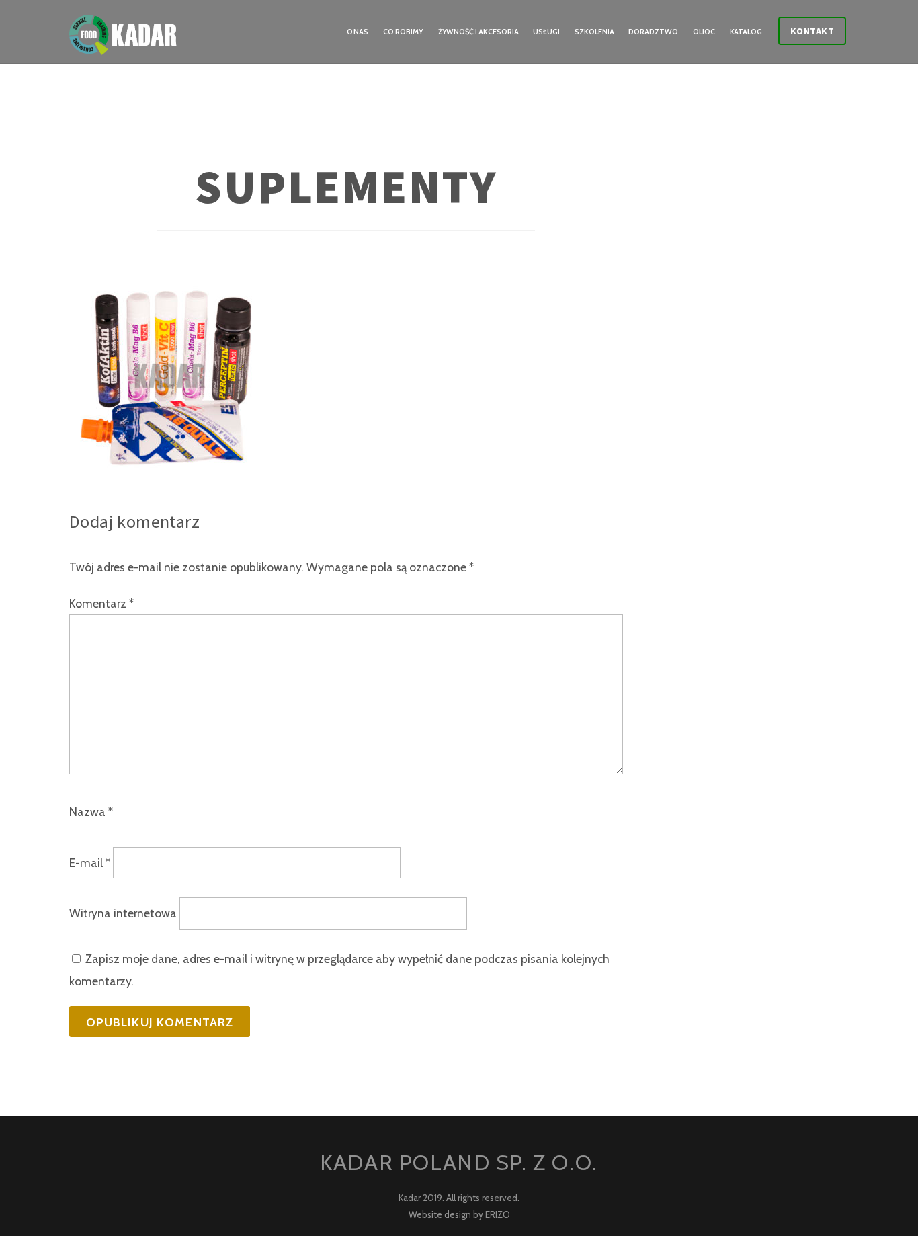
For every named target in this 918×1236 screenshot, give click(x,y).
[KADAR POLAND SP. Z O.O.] (123, 44)
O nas (358, 31)
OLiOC (704, 31)
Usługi (546, 31)
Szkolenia (594, 31)
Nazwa (91, 812)
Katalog (746, 31)
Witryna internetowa (123, 914)
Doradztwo (653, 31)
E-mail (89, 863)
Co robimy (403, 31)
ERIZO (497, 1214)
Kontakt (812, 31)
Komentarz (101, 603)
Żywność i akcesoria (478, 31)
